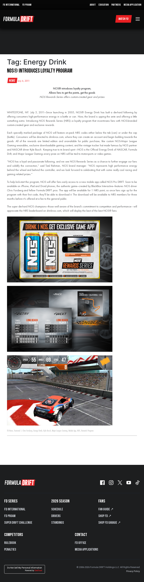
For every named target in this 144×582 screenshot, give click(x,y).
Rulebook (10, 543)
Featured (17, 431)
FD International (14, 509)
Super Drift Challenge (18, 523)
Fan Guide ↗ (105, 509)
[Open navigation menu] (137, 18)
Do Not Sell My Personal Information (24, 569)
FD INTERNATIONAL (11, 4)
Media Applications (86, 549)
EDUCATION (104, 4)
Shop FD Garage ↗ (109, 523)
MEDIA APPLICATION (132, 4)
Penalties (10, 549)
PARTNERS (116, 4)
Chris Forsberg (27, 431)
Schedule (57, 509)
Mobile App (72, 431)
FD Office (80, 543)
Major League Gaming (59, 431)
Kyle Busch (47, 431)
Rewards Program (87, 431)
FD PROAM (26, 4)
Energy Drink (37, 431)
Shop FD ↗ (104, 516)
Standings (57, 523)
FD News (10, 431)
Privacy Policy (133, 571)
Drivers (56, 516)
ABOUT (93, 4)
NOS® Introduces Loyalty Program (39, 70)
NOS (78, 431)
